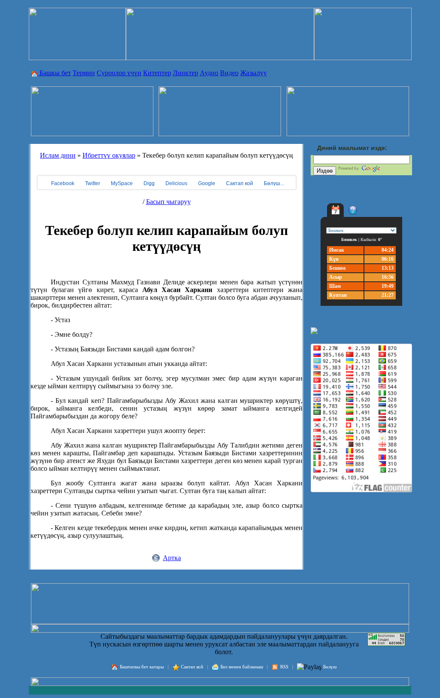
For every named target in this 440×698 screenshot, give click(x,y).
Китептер (157, 72)
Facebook (62, 183)
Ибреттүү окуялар (108, 155)
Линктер (185, 72)
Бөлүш (329, 666)
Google (206, 183)
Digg (148, 183)
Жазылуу (253, 72)
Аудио (209, 72)
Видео (229, 72)
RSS (284, 666)
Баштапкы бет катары (142, 666)
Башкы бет (54, 72)
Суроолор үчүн (119, 72)
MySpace (121, 183)
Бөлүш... (273, 183)
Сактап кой (239, 183)
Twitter (92, 183)
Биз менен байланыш (241, 666)
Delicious (175, 183)
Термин (84, 72)
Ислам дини (58, 155)
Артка (172, 557)
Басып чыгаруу (168, 201)
